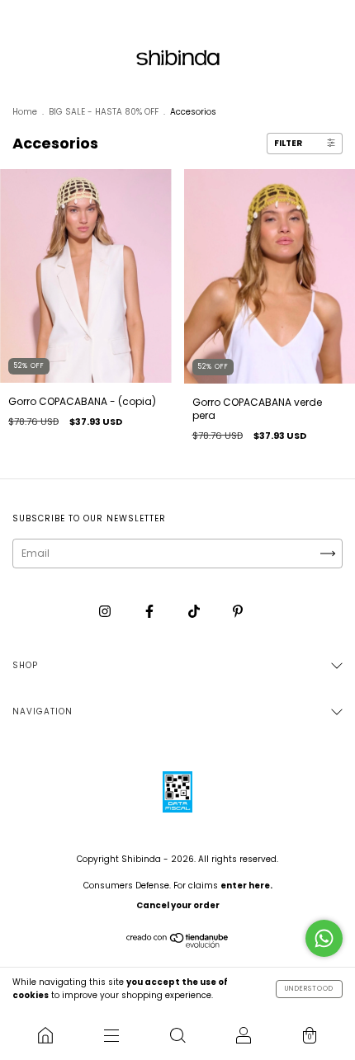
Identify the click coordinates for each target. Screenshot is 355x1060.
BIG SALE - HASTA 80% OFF (104, 112)
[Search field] (177, 1035)
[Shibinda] (45, 1035)
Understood (309, 988)
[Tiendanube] (178, 944)
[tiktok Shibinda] (195, 612)
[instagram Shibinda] (106, 612)
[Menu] (111, 1035)
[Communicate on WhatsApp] (324, 938)
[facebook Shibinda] (151, 612)
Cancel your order (178, 905)
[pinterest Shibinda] (238, 612)
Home (24, 112)
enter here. (246, 885)
